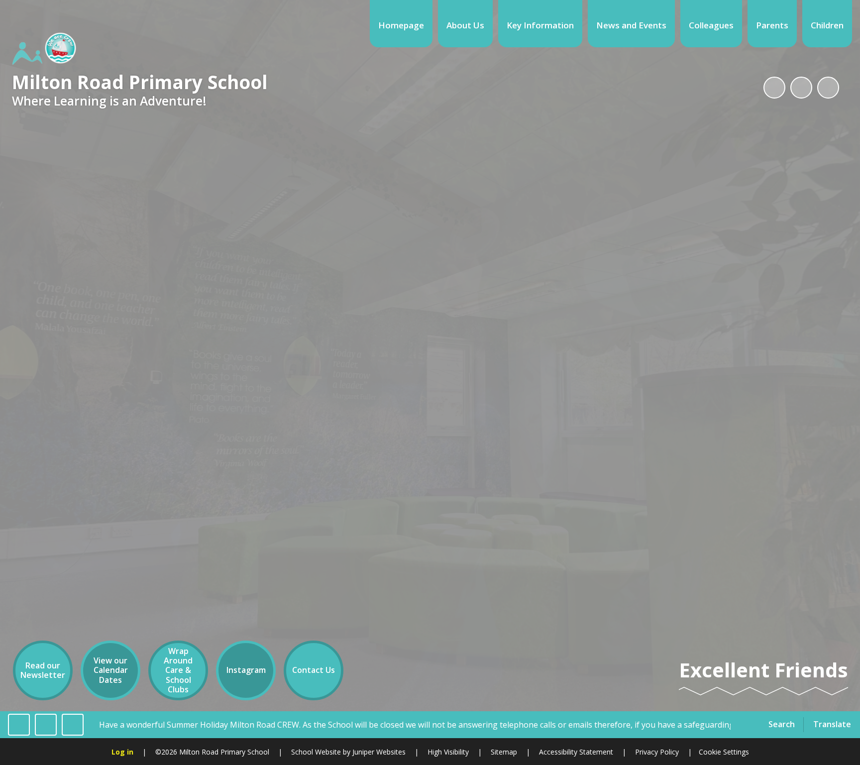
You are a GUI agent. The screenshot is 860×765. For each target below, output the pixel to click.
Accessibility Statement (576, 752)
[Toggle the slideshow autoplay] (774, 88)
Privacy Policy (657, 752)
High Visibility (448, 752)
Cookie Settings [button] (724, 752)
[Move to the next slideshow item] (828, 88)
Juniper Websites (378, 752)
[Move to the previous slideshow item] (801, 88)
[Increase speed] (73, 725)
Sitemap (504, 752)
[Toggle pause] (19, 725)
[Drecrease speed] (46, 725)
